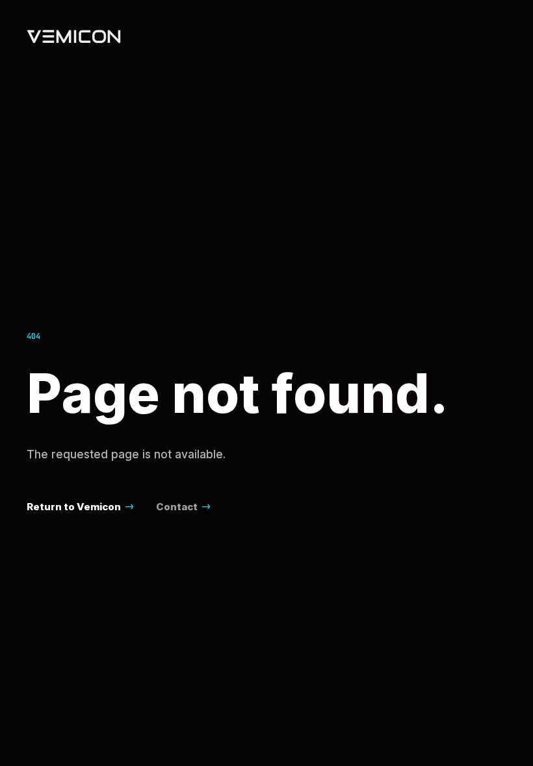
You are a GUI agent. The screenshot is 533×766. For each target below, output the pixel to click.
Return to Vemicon (74, 506)
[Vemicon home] (74, 36)
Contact (177, 506)
